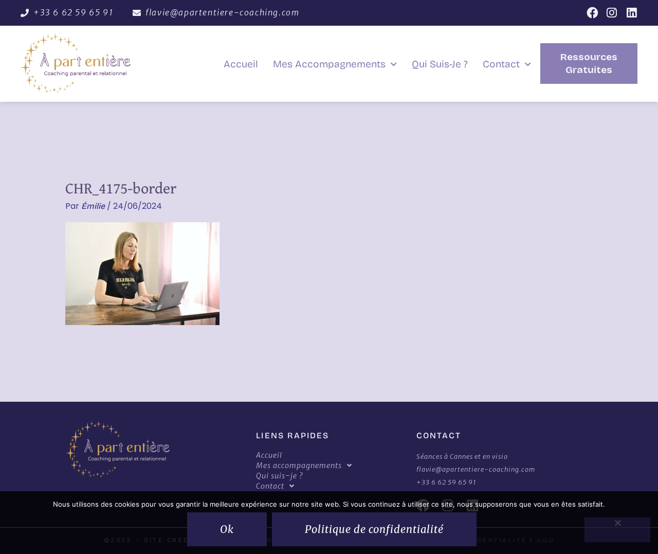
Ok (227, 529)
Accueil (241, 64)
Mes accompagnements (329, 64)
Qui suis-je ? (440, 64)
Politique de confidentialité (374, 529)
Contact (501, 64)
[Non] (617, 529)
